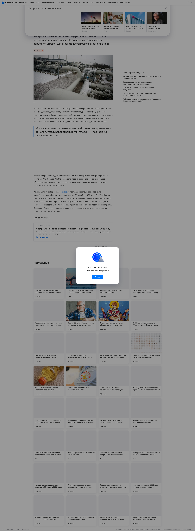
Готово (97, 277)
